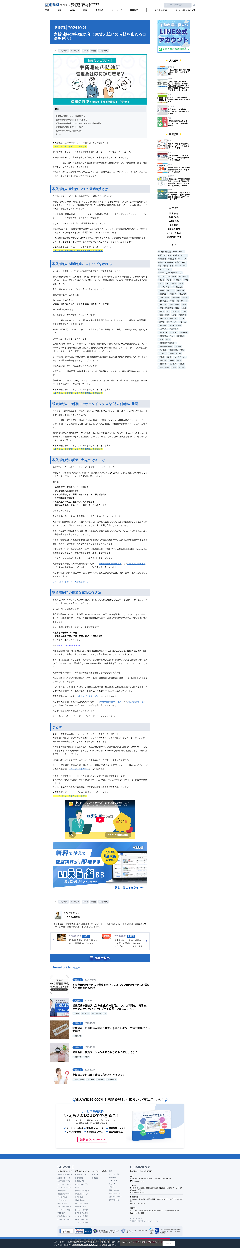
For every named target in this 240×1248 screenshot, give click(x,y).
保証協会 (173, 259)
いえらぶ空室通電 (81, 1216)
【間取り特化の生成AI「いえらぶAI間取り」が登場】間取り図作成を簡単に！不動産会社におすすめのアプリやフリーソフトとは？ (178, 85)
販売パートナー (114, 1193)
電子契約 (99, 10)
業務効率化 (174, 350)
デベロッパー (181, 266)
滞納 (172, 301)
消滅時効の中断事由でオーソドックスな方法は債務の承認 (78, 123)
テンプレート (183, 301)
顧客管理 (174, 329)
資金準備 (163, 259)
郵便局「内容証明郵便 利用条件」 (69, 645)
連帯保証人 (164, 301)
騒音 (169, 280)
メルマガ (174, 332)
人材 (161, 318)
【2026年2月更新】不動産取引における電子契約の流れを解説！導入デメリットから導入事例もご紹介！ (179, 182)
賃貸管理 (134, 10)
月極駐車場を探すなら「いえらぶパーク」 (144, 1221)
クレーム (183, 322)
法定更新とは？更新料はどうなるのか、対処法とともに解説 (178, 111)
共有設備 (181, 290)
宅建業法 (169, 308)
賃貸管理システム (81, 1175)
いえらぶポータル (64, 1187)
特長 (110, 1171)
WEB (72, 10)
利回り (173, 294)
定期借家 (91, 1079)
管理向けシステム (82, 1171)
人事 (182, 318)
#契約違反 (103, 51)
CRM (184, 311)
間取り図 (163, 255)
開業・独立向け (114, 1190)
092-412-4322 (139, 1213)
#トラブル (75, 51)
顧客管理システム (64, 1181)
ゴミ (174, 315)
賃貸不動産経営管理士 (168, 343)
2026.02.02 (90, 980)
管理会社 (86, 1013)
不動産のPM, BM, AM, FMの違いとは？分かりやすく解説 (179, 72)
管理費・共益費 (175, 353)
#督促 (93, 51)
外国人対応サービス (136, 563)
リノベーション (172, 318)
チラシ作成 (62, 1200)
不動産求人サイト (64, 1216)
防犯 (184, 304)
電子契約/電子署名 (166, 266)
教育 (168, 315)
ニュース (112, 1184)
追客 (85, 10)
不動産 (76, 1013)
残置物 (162, 311)
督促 (168, 297)
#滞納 (85, 51)
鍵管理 (86, 1057)
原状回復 (163, 360)
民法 (178, 308)
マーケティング (180, 357)
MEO (182, 252)
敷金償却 (163, 350)
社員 (161, 315)
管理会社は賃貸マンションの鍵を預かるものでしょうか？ (105, 1052)
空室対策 (183, 315)
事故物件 (176, 297)
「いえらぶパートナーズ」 (87, 696)
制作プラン (96, 1175)
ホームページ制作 (64, 1184)
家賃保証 (163, 325)
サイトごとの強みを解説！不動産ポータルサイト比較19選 (179, 99)
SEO (161, 283)
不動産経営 (184, 276)
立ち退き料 (164, 332)
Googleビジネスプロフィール (171, 273)
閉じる (168, 1243)
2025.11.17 (89, 1000)
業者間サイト (79, 1181)
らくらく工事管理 (81, 1223)
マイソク (163, 304)
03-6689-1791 (139, 1181)
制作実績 (95, 1178)
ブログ (182, 367)
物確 (161, 262)
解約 (182, 350)
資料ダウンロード (115, 1197)
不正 (184, 262)
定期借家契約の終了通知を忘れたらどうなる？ (98, 1074)
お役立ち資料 (161, 10)
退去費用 (173, 364)
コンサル (163, 353)
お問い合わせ (114, 1200)
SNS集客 (169, 262)
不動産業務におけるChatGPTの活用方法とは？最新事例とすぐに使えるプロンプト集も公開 (179, 195)
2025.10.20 (89, 1023)
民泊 (161, 297)
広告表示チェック (64, 1178)
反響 (171, 304)
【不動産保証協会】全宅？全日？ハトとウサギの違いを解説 (178, 123)
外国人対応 (164, 294)
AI (105, 1013)
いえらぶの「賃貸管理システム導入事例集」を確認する (78, 250)
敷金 (178, 304)
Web (161, 339)
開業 (47, 10)
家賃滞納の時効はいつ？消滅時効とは (70, 116)
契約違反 (178, 280)
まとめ (58, 134)
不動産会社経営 (165, 252)
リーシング (117, 10)
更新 (82, 1079)
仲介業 (162, 280)
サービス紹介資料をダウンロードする (70, 146)
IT (168, 311)
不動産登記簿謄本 (166, 346)
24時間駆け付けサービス (110, 563)
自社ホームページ (181, 255)
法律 (174, 367)
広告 (181, 283)
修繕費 (162, 290)
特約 (168, 367)
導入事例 (112, 1177)
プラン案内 (113, 1181)
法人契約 (183, 294)
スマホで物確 (62, 1197)
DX (175, 252)
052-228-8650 (139, 1204)
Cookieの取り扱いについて (84, 1244)
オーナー (171, 290)
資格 (186, 280)
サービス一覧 (114, 1174)
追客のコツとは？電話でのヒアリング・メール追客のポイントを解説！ (178, 146)
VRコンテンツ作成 (64, 1207)
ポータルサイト (165, 287)
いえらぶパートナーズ (79, 769)
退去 (76, 1079)
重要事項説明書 (175, 325)
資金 (174, 276)
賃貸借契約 (112, 1079)
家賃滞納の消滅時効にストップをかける (71, 120)
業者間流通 (62, 1191)
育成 (161, 308)
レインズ (183, 259)
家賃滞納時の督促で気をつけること (70, 127)
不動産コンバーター (65, 1175)
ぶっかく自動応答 (81, 1184)
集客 (59, 10)
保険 (184, 308)
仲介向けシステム (65, 1171)
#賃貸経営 (63, 51)
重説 (178, 262)
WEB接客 (61, 1213)
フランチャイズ (165, 269)
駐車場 (162, 322)
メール (172, 360)
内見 (172, 336)
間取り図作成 (62, 1203)
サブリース (172, 322)
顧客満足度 (164, 329)
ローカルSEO (165, 276)
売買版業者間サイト (65, 1194)
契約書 (182, 364)
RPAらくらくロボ (64, 1219)
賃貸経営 (77, 1036)
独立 (168, 283)
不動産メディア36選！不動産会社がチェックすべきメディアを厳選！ (179, 169)
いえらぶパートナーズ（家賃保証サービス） (73, 582)
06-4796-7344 (139, 1192)
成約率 (178, 346)
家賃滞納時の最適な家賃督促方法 (69, 130)
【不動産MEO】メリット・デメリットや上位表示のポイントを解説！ (179, 157)
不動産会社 (97, 1013)
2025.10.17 (89, 1070)
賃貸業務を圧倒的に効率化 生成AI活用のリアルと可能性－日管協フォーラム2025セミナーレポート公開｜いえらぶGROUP (110, 1007)
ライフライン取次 (64, 1210)
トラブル (176, 311)
